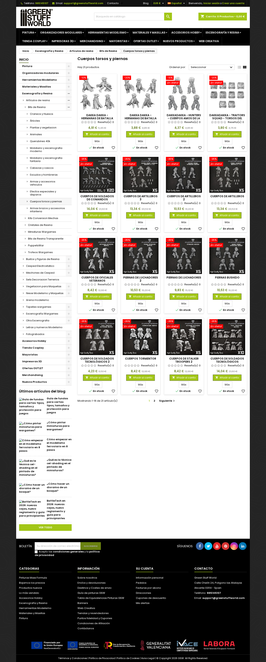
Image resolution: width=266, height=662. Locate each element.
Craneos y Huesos (41, 114)
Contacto (113, 3)
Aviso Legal (148, 658)
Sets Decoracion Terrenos (42, 279)
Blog (146, 3)
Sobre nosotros (87, 578)
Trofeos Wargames (40, 252)
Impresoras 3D (63, 41)
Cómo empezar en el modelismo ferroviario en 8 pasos (59, 445)
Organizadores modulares (61, 32)
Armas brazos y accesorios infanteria (47, 209)
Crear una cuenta (233, 3)
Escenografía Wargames (42, 314)
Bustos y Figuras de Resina (42, 259)
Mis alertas (143, 603)
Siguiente (167, 401)
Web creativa (209, 41)
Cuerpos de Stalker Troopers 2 (184, 360)
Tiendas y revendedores (93, 613)
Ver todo (45, 527)
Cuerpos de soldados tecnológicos (227, 360)
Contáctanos (86, 628)
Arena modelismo (37, 300)
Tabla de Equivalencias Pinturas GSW (101, 598)
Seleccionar (212, 67)
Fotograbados (35, 334)
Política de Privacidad (102, 658)
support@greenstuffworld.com (83, 3)
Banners (83, 603)
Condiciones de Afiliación (94, 623)
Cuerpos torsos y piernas (46, 201)
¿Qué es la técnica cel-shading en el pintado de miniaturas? (59, 465)
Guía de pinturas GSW (91, 593)
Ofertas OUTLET (145, 41)
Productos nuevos (30, 588)
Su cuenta (144, 568)
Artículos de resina (38, 100)
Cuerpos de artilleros (227, 196)
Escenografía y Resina (222, 32)
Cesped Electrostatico (40, 266)
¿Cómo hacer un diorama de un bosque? (58, 487)
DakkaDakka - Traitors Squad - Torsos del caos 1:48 (227, 118)
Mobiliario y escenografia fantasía (46, 159)
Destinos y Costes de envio (95, 588)
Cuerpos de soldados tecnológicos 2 (97, 360)
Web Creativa (86, 608)
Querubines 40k (40, 141)
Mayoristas (118, 41)
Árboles (35, 121)
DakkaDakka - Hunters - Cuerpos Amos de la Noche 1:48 (184, 118)
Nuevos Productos (178, 41)
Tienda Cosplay (34, 41)
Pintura (28, 32)
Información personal (149, 578)
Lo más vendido (29, 593)
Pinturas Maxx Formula (33, 578)
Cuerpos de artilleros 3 (141, 197)
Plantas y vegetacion (43, 127)
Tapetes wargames (38, 307)
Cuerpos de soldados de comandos (97, 197)
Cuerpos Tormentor (140, 359)
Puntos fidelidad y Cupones (95, 618)
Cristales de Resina (40, 225)
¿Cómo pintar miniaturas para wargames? (58, 426)
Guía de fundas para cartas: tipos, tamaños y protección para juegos (58, 405)
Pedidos (141, 583)
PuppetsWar (36, 245)
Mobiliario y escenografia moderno (46, 149)
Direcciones (143, 593)
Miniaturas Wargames (42, 232)
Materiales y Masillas (149, 32)
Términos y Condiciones (72, 658)
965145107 (41, 3)
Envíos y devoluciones (92, 583)
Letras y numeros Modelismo (44, 327)
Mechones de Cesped (40, 273)
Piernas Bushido (227, 277)
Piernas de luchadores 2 (140, 279)
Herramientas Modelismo (107, 32)
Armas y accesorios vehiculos (42, 183)
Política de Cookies (128, 658)
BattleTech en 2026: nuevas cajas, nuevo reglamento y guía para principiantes (56, 509)
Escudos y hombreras (44, 175)
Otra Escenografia (37, 320)
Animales (36, 134)
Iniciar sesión (211, 3)
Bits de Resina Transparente (45, 238)
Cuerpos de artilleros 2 (184, 197)
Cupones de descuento (151, 598)
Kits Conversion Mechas (43, 218)
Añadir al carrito (97, 134)
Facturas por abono (148, 588)
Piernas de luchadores (183, 277)
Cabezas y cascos (42, 168)
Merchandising (91, 41)
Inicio (24, 59)
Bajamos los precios (32, 583)
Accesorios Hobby (185, 32)
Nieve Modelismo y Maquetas (44, 293)
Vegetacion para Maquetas (43, 286)
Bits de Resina (37, 107)
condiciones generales (68, 551)
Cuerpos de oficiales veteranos (97, 279)
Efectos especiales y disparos (43, 193)
